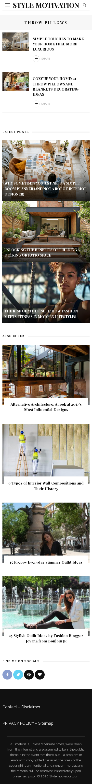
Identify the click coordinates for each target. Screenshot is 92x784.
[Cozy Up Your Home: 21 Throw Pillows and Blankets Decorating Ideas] (15, 81)
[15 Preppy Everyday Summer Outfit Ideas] (46, 532)
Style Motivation (46, 5)
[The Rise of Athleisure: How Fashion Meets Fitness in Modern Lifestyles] (46, 292)
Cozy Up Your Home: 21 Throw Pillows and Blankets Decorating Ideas (56, 86)
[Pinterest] (29, 675)
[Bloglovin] (40, 675)
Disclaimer (30, 707)
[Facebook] (7, 675)
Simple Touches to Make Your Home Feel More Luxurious (58, 44)
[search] (84, 5)
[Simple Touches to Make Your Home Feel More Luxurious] (15, 41)
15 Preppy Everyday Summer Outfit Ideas (46, 562)
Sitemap (45, 723)
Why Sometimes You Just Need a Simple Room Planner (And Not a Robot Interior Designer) (45, 188)
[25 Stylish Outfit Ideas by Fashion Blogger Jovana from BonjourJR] (46, 605)
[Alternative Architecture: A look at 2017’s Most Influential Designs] (46, 374)
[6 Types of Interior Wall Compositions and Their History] (46, 453)
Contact (9, 707)
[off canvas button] (7, 5)
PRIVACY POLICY (18, 723)
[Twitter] (18, 675)
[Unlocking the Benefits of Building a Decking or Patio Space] (46, 231)
